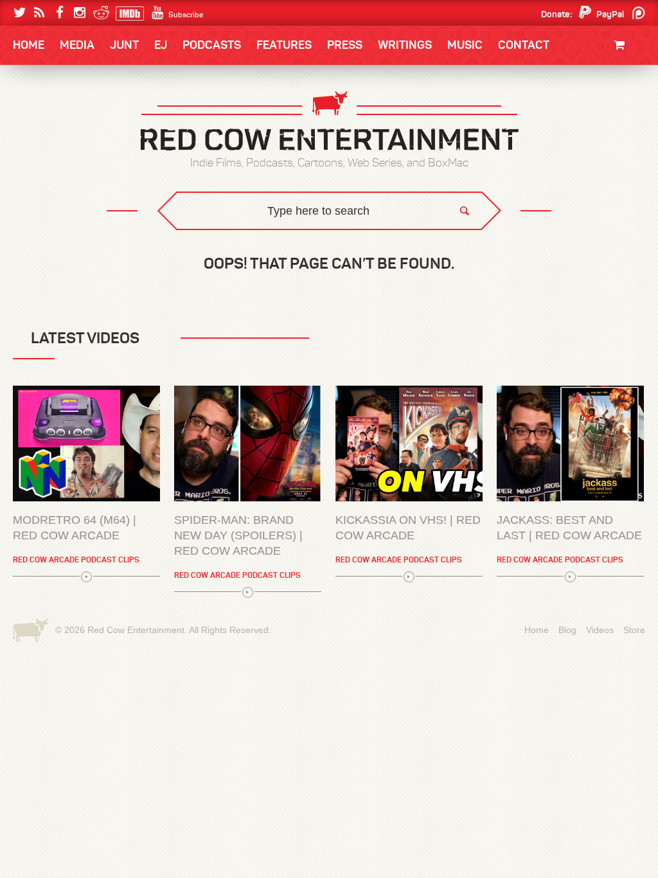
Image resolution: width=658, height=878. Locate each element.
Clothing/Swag (609, 75)
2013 (37, 143)
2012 (82, 143)
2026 (38, 117)
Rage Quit (206, 238)
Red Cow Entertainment (135, 630)
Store (634, 630)
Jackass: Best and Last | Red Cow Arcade (569, 528)
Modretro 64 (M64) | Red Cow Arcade (74, 528)
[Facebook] (59, 12)
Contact (523, 45)
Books (45, 83)
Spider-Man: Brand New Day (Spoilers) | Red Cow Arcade (238, 535)
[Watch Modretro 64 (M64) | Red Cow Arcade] (86, 443)
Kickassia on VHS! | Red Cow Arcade (408, 528)
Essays (103, 83)
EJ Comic (47, 142)
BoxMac (46, 195)
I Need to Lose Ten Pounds (82, 117)
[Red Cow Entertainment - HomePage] (329, 122)
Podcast (564, 117)
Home (28, 45)
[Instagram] (79, 12)
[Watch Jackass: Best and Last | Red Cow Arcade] (570, 443)
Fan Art (43, 117)
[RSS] (39, 12)
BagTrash (51, 168)
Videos (600, 630)
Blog (567, 630)
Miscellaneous (60, 143)
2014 (584, 117)
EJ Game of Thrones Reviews (221, 238)
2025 (84, 117)
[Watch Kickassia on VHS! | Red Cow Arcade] (409, 443)
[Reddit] (99, 12)
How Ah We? (225, 247)
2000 (38, 170)
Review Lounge (61, 669)
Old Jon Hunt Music (69, 117)
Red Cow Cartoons (71, 168)
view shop (605, 151)
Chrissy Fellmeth (69, 195)
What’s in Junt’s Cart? (80, 748)
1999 (83, 170)
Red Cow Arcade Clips (452, 247)
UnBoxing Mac (60, 247)
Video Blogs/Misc (567, 117)
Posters (624, 114)
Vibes (107, 247)
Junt (632, 126)
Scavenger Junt (65, 722)
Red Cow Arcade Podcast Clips (76, 559)
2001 (585, 143)
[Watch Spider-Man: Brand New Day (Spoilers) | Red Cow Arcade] (247, 443)
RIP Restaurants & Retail (85, 695)
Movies (628, 88)
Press (344, 45)
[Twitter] (19, 12)
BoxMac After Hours (76, 221)
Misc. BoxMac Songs (70, 117)
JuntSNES (135, 238)
